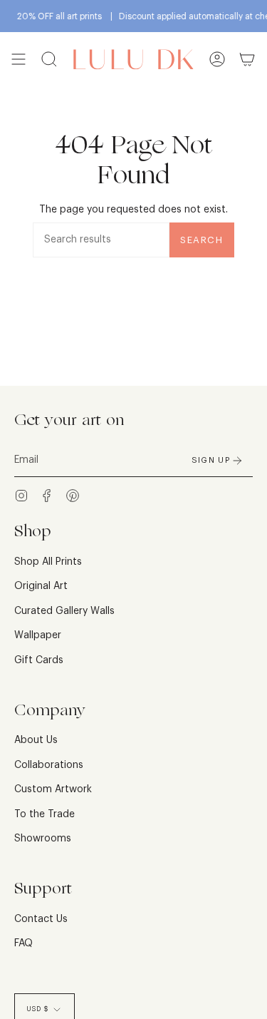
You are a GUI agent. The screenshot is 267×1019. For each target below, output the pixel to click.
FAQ (23, 943)
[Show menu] (18, 59)
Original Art (41, 586)
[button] (49, 59)
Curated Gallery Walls (64, 611)
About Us (36, 740)
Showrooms (42, 839)
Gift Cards (38, 660)
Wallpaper (37, 635)
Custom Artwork (53, 789)
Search (202, 240)
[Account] (217, 59)
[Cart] (247, 59)
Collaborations (48, 765)
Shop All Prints (48, 562)
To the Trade (44, 814)
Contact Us (41, 919)
